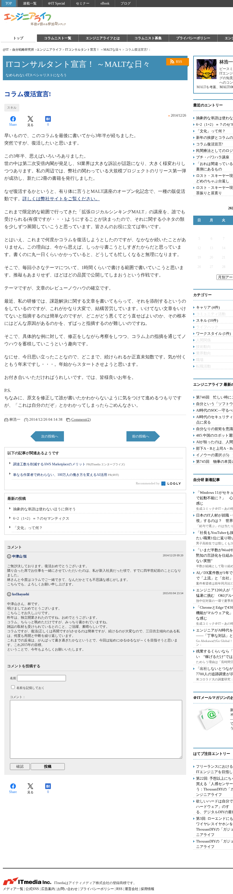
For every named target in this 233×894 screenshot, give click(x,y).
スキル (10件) (207, 320)
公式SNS (32, 889)
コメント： (18, 697)
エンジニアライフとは (103, 38)
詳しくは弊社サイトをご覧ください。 (61, 198)
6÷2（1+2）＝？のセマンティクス (41, 518)
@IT (6, 49)
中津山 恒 (19, 556)
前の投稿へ (140, 436)
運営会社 (131, 889)
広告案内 (48, 889)
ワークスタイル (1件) (213, 333)
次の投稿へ (49, 436)
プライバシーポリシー (193, 38)
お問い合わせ (67, 889)
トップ (18, 38)
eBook (105, 3)
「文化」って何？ (28, 528)
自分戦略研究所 (23, 49)
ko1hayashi (20, 594)
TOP (8, 3)
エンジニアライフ (35, 19)
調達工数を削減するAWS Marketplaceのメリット (69, 464)
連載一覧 (30, 3)
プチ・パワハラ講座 (212, 157)
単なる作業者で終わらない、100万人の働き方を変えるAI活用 (66, 475)
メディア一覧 (13, 889)
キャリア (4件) (208, 307)
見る (30, 125)
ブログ (125, 3)
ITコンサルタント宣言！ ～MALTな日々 (93, 49)
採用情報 (147, 889)
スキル (11, 107)
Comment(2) (81, 419)
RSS (179, 62)
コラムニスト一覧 (57, 38)
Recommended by (148, 483)
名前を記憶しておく (30, 687)
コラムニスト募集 (148, 38)
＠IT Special (56, 3)
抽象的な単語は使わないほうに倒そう (44, 509)
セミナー (83, 3)
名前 (13, 678)
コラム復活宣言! (209, 144)
